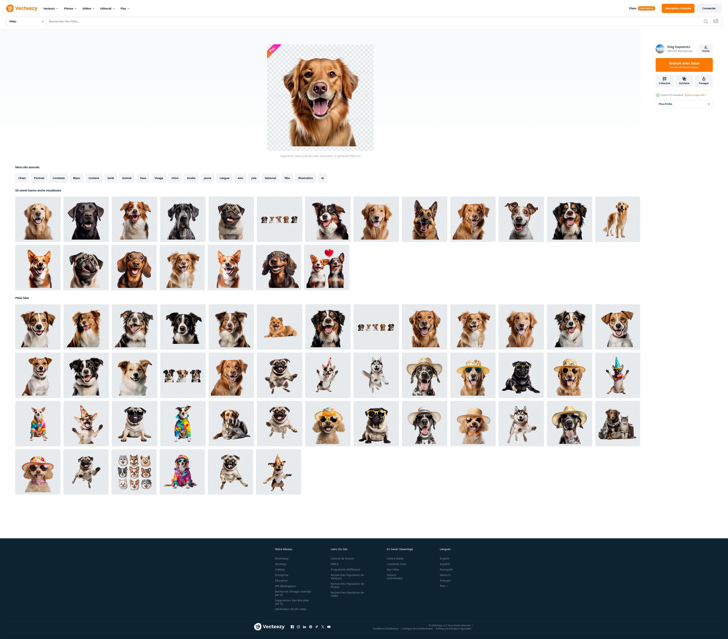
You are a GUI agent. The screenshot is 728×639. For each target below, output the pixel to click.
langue (224, 178)
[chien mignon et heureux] (38, 219)
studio (191, 178)
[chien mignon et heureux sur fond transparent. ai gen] (134, 267)
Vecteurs (49, 8)
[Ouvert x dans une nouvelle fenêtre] (322, 626)
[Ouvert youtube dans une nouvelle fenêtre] (328, 626)
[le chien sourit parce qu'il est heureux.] (328, 219)
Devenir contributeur (395, 576)
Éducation (281, 580)
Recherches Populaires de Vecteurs (347, 576)
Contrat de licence (342, 558)
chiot (175, 178)
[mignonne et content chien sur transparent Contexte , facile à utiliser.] (279, 375)
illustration (305, 178)
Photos (68, 8)
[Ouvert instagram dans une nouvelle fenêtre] (298, 626)
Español (445, 564)
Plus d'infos (665, 104)
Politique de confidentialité (417, 628)
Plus (123, 8)
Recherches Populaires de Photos (347, 585)
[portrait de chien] (86, 219)
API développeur (285, 586)
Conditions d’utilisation (386, 628)
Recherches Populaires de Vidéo (347, 594)
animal (127, 178)
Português (446, 569)
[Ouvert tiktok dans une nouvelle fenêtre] (316, 626)
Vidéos (86, 8)
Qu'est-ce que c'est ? (695, 95)
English (444, 558)
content (94, 178)
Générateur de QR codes (290, 609)
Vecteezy (280, 564)
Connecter (709, 8)
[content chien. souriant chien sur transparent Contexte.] (134, 219)
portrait (39, 178)
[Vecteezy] (21, 8)
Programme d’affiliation (345, 569)
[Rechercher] (705, 21)
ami (240, 178)
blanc (76, 178)
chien (22, 178)
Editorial (105, 8)
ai (322, 178)
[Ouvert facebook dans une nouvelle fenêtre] (292, 626)
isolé (111, 178)
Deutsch (445, 575)
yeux (143, 178)
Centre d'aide (395, 558)
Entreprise (281, 575)
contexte (59, 178)
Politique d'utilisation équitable (453, 628)
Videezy (280, 569)
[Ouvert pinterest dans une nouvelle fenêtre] (310, 626)
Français (445, 580)
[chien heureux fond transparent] (231, 219)
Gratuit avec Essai (684, 65)
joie (253, 178)
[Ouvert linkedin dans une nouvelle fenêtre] (304, 626)
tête (287, 178)
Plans (632, 8)
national (270, 178)
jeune (207, 178)
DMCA (335, 564)
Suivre (706, 51)
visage (159, 178)
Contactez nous (396, 564)
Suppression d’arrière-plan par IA (292, 601)
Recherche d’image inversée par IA (293, 593)
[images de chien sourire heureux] (326, 267)
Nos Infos (393, 569)
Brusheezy (281, 558)
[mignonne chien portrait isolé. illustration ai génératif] (279, 219)
